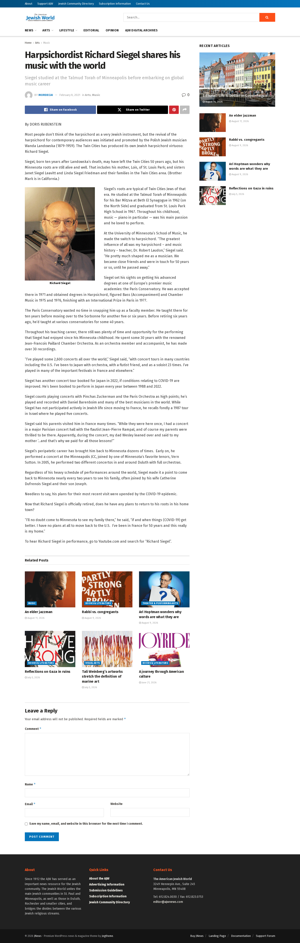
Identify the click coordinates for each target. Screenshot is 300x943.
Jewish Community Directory (76, 3)
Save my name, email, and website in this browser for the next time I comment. (86, 824)
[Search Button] (267, 17)
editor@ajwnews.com (168, 902)
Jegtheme (107, 936)
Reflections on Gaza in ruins (47, 671)
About (28, 3)
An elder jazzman (38, 612)
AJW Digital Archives (141, 30)
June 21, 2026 (148, 682)
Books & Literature (98, 603)
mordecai (45, 95)
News (29, 30)
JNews (38, 936)
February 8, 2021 (69, 95)
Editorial (91, 30)
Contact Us (143, 3)
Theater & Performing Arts (160, 603)
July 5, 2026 (33, 677)
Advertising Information (106, 884)
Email (30, 804)
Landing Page (217, 936)
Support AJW (45, 3)
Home (28, 42)
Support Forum (265, 936)
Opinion (112, 30)
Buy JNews (197, 936)
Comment (33, 729)
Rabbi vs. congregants (100, 612)
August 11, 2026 (35, 618)
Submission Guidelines (106, 890)
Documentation (241, 936)
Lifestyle (66, 30)
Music (46, 42)
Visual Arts (92, 663)
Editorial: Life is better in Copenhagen (235, 95)
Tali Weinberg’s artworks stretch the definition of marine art (102, 676)
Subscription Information (115, 3)
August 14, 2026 (213, 101)
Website (116, 804)
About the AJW (99, 878)
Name (30, 784)
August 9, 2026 (92, 618)
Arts (46, 30)
